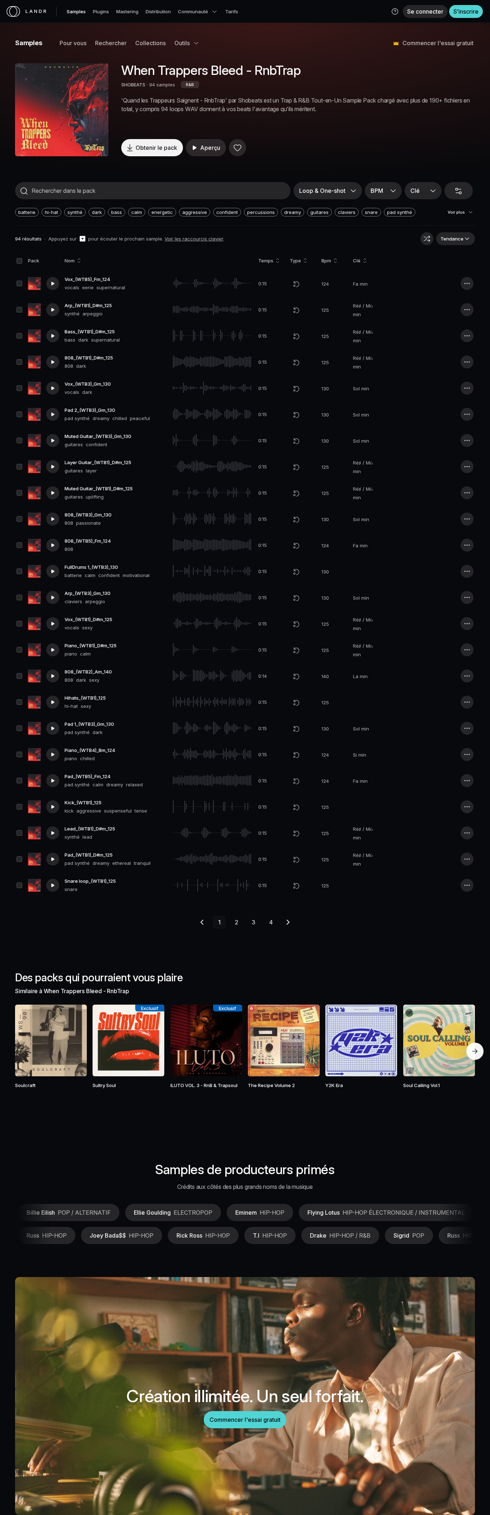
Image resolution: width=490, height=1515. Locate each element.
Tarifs (231, 11)
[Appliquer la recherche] (24, 191)
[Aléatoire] (426, 238)
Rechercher (111, 43)
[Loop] (296, 283)
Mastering (127, 11)
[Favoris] (237, 147)
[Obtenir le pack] (71, 1040)
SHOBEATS (133, 84)
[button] (394, 11)
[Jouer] (61, 109)
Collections (150, 43)
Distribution (158, 11)
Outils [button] (182, 43)
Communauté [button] (193, 11)
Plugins (101, 11)
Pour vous (73, 43)
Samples (76, 11)
